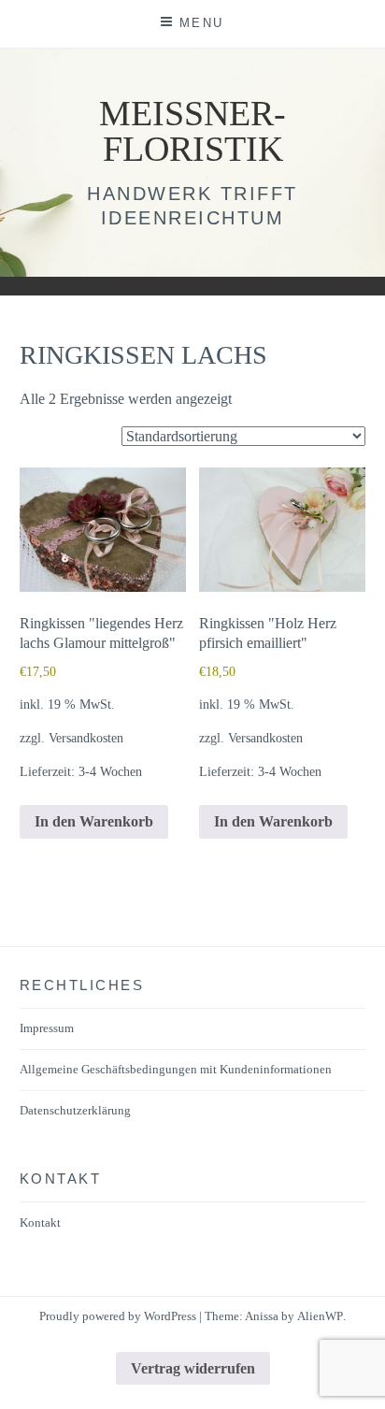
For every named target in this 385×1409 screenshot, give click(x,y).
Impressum (47, 1028)
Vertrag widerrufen (193, 1368)
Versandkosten (86, 737)
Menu (201, 23)
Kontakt (40, 1222)
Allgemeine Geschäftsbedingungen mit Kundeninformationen (176, 1069)
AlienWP (320, 1316)
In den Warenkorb (94, 821)
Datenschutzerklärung (75, 1110)
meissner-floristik (192, 130)
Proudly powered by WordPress (117, 1316)
